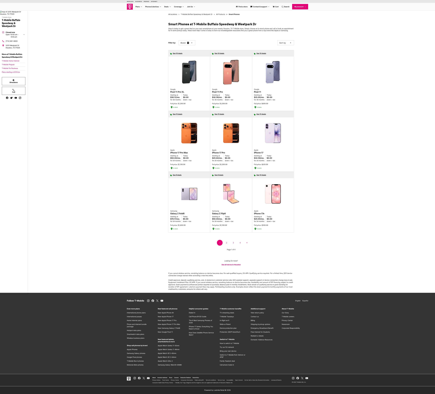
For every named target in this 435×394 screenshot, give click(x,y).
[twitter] (11, 97)
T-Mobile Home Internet (10, 61)
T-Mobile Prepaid (8, 65)
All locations (172, 14)
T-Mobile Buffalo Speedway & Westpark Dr (196, 14)
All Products (220, 14)
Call (13, 91)
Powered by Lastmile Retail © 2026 (217, 390)
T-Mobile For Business (10, 68)
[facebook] (7, 97)
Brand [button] (183, 43)
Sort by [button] (285, 42)
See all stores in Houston (231, 265)
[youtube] (15, 97)
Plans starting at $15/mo (11, 72)
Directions (14, 81)
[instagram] (20, 97)
